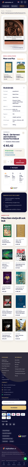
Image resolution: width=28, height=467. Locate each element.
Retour (16, 366)
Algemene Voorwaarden (11, 460)
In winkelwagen (20, 161)
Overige (11, 441)
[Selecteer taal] (18, 2)
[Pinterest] (10, 424)
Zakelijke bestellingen (20, 373)
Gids (3, 377)
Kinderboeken (6, 436)
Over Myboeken (6, 366)
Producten (8, 11)
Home (2, 11)
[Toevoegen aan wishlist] (23, 133)
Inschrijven (14, 407)
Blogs (16, 375)
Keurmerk (4, 368)
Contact (4, 372)
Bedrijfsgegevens (6, 363)
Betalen (17, 364)
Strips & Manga (6, 430)
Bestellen (17, 360)
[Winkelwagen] (21, 2)
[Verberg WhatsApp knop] (22, 458)
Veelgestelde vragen (20, 369)
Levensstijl (5, 441)
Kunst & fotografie (7, 433)
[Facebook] (3, 424)
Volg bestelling (5, 379)
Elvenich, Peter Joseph (12, 141)
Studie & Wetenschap (7, 438)
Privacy (3, 375)
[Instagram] (6, 424)
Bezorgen (17, 362)
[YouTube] (14, 424)
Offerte (22, 6)
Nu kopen (15, 167)
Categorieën (6, 6)
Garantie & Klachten (20, 371)
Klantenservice (5, 370)
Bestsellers (14, 6)
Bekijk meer (20, 59)
